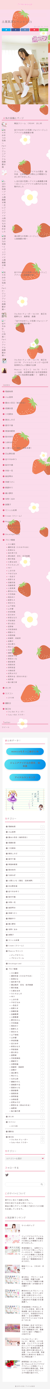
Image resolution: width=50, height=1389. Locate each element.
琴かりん (11, 647)
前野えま (11, 579)
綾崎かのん (12, 653)
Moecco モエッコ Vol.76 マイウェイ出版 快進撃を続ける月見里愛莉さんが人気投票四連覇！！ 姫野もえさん (30, 373)
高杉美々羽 (12, 553)
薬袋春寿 (11, 662)
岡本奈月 (9, 436)
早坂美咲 (11, 620)
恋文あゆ (11, 615)
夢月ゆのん (12, 591)
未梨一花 (9, 470)
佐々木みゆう (11, 459)
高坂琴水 (9, 476)
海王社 (8, 709)
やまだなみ (12, 573)
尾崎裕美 (9, 391)
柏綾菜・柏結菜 (14, 638)
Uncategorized (12, 534)
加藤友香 (11, 582)
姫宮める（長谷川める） (18, 676)
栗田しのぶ (10, 419)
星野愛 (10, 626)
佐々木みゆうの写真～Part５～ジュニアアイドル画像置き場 (31, 131)
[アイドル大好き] (25, 4)
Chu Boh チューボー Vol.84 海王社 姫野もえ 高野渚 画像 (31, 315)
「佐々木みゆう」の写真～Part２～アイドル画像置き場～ (31, 322)
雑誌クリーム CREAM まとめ (28, 123)
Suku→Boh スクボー (16, 715)
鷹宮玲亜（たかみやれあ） (19, 547)
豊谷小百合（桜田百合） (16, 403)
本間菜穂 (11, 635)
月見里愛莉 (12, 629)
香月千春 (9, 425)
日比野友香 (10, 453)
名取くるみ (10, 499)
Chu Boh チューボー (16, 712)
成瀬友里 (9, 408)
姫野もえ (11, 600)
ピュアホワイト (14, 526)
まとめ (8, 688)
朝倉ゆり (9, 487)
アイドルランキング (25, 777)
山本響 (10, 609)
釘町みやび (12, 673)
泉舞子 (8, 504)
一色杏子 (11, 576)
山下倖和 (11, 606)
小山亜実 (9, 397)
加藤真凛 (11, 585)
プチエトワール (14, 529)
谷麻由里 (11, 670)
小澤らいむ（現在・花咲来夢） (18, 448)
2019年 (11, 698)
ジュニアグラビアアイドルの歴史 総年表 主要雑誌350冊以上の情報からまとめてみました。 (30, 174)
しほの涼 (11, 570)
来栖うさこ (10, 482)
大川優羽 (11, 544)
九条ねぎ (9, 442)
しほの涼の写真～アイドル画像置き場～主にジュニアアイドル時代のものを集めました (30, 184)
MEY (10, 568)
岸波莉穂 (11, 612)
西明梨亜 (11, 667)
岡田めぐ (11, 597)
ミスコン (9, 693)
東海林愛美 (10, 431)
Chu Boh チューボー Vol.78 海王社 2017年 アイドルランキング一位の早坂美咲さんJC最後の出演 (31, 362)
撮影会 (8, 703)
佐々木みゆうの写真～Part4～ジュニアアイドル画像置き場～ (30, 273)
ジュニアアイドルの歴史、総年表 (25, 764)
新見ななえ (12, 617)
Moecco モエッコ (13, 521)
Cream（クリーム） (14, 516)
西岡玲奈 (11, 664)
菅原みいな (12, 659)
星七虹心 (11, 623)
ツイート (6, 727)
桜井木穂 (9, 465)
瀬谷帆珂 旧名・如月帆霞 (19, 556)
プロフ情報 (10, 540)
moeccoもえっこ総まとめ (25, 751)
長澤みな (11, 550)
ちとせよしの (13, 565)
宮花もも (11, 603)
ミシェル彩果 (11, 510)
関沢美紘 (11, 559)
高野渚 (10, 679)
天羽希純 (11, 594)
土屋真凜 (11, 588)
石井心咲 (11, 650)
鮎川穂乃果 (12, 682)
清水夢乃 (11, 644)
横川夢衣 (9, 493)
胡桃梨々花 (12, 656)
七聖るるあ (12, 562)
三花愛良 (9, 414)
